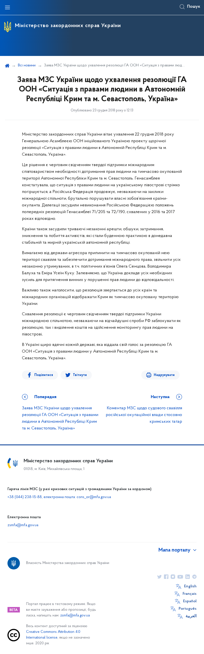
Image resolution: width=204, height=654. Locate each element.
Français (190, 594)
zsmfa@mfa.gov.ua (22, 525)
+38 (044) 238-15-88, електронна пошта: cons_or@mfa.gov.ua (59, 497)
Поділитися (43, 375)
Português (188, 609)
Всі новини (27, 65)
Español (190, 601)
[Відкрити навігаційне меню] (7, 7)
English (190, 586)
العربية (191, 616)
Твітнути (80, 375)
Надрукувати (164, 375)
